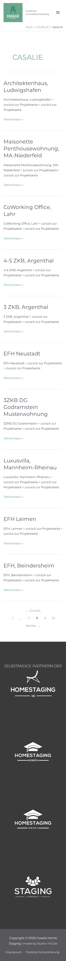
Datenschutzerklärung (42, 952)
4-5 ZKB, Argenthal (29, 260)
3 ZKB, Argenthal (26, 307)
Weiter (33, 626)
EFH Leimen (20, 519)
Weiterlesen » (13, 119)
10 (53, 618)
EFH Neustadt (22, 353)
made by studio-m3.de (40, 943)
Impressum (13, 952)
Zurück (33, 611)
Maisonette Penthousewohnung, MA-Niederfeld (31, 148)
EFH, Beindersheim (29, 565)
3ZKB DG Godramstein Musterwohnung (26, 407)
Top (62, 956)
